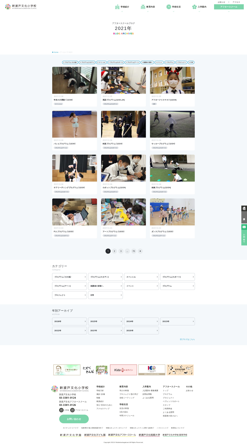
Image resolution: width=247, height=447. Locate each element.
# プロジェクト (181, 62)
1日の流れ (124, 412)
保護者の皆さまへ (170, 416)
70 (134, 251)
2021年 (93, 330)
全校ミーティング (127, 398)
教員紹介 (100, 401)
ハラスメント (162, 428)
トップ (165, 390)
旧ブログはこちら (187, 339)
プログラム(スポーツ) (171, 277)
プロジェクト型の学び (129, 394)
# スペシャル (101, 62)
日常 (92, 295)
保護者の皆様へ (96, 286)
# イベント (159, 62)
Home (56, 52)
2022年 (57, 330)
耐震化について (176, 428)
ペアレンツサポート (171, 401)
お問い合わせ (74, 419)
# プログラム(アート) (132, 62)
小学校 (66, 410)
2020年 (129, 330)
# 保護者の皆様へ (147, 62)
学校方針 (100, 390)
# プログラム (170, 62)
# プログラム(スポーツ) (116, 62)
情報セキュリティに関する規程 (141, 428)
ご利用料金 (167, 409)
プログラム (167, 286)
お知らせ (221, 2)
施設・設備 (100, 394)
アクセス (236, 2)
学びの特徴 (124, 390)
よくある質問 (148, 398)
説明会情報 (147, 394)
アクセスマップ (102, 409)
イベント (130, 286)
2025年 (93, 321)
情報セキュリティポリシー (115, 428)
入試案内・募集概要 (150, 390)
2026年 (57, 321)
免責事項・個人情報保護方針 (91, 428)
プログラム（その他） (63, 277)
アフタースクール (81, 410)
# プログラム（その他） (70, 62)
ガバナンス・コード (70, 428)
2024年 (129, 321)
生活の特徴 (124, 408)
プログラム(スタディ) (99, 277)
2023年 (165, 321)
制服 (98, 398)
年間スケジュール (127, 416)
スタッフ (166, 405)
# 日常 (191, 62)
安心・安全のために (104, 405)
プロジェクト (60, 295)
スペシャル (131, 277)
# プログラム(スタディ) (87, 62)
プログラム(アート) (62, 286)
